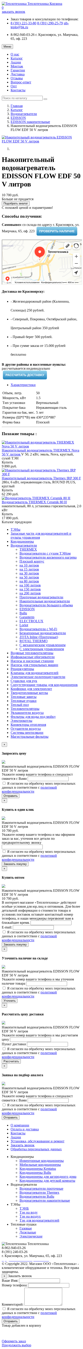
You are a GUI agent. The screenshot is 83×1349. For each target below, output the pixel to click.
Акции (16, 62)
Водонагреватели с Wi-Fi (38, 629)
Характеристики (23, 385)
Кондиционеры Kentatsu (37, 1168)
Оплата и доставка (25, 1129)
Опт (14, 86)
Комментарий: (12, 1304)
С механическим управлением (42, 645)
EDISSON (18, 118)
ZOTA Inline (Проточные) (38, 637)
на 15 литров (29, 569)
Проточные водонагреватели (41, 597)
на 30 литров (29, 573)
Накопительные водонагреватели (44, 601)
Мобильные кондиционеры (40, 1164)
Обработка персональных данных (36, 1149)
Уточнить (10, 1000)
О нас (15, 54)
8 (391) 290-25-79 (50, 23)
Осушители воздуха (26, 728)
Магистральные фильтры (29, 736)
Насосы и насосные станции (32, 661)
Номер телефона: (14, 1285)
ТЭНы (15, 529)
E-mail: (7, 927)
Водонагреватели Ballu (36, 1196)
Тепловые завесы (24, 697)
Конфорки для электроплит (31, 689)
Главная (17, 106)
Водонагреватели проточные (41, 1188)
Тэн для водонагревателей (39, 1220)
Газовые (25, 1228)
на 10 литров (29, 565)
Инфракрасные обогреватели (33, 657)
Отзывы (17, 78)
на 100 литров (30, 585)
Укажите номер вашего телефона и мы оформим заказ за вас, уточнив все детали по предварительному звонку (38, 838)
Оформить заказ (14, 1341)
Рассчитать (11, 1061)
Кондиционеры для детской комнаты (47, 1180)
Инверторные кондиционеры (41, 1161)
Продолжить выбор (16, 1345)
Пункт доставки (14, 1044)
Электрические (30, 1236)
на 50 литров (29, 577)
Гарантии (18, 70)
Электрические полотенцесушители (38, 677)
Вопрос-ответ (21, 82)
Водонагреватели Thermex (39, 1192)
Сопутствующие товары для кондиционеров (44, 685)
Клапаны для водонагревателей (34, 673)
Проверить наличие (57, 231)
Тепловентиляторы (25, 709)
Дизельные (27, 1232)
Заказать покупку (15, 864)
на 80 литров (29, 581)
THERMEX (28, 549)
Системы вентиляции (27, 732)
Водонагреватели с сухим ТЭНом (45, 553)
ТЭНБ (24, 1208)
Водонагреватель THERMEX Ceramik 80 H (34, 502)
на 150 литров (30, 589)
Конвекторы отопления (28, 724)
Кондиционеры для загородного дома (47, 1176)
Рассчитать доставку (25, 375)
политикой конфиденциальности (29, 789)
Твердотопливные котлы (29, 693)
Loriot (23, 625)
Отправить (11, 795)
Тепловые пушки (24, 701)
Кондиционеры (22, 541)
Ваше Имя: (10, 1280)
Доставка (18, 74)
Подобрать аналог (16, 203)
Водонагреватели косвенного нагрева (48, 557)
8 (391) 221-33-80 (23, 23)
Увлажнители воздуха (27, 713)
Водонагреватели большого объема (46, 605)
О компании (20, 1125)
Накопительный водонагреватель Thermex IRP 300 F (41, 478)
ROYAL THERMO (33, 641)
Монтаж (17, 66)
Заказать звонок (23, 1145)
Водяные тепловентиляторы (32, 653)
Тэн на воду (28, 1212)
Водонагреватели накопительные (44, 1200)
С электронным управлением (41, 649)
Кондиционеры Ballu (35, 1172)
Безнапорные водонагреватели (42, 633)
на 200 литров (30, 593)
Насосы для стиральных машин (34, 665)
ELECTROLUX (31, 621)
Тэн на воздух (30, 1216)
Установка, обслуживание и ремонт (37, 1141)
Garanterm (26, 617)
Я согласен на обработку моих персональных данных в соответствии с (38, 787)
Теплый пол (20, 705)
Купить (7, 462)
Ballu (23, 613)
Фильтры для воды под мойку (33, 717)
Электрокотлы (21, 721)
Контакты (18, 90)
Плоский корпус (31, 561)
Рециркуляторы (22, 669)
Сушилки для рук (24, 681)
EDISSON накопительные (30, 122)
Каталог (17, 58)
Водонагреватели (24, 114)
